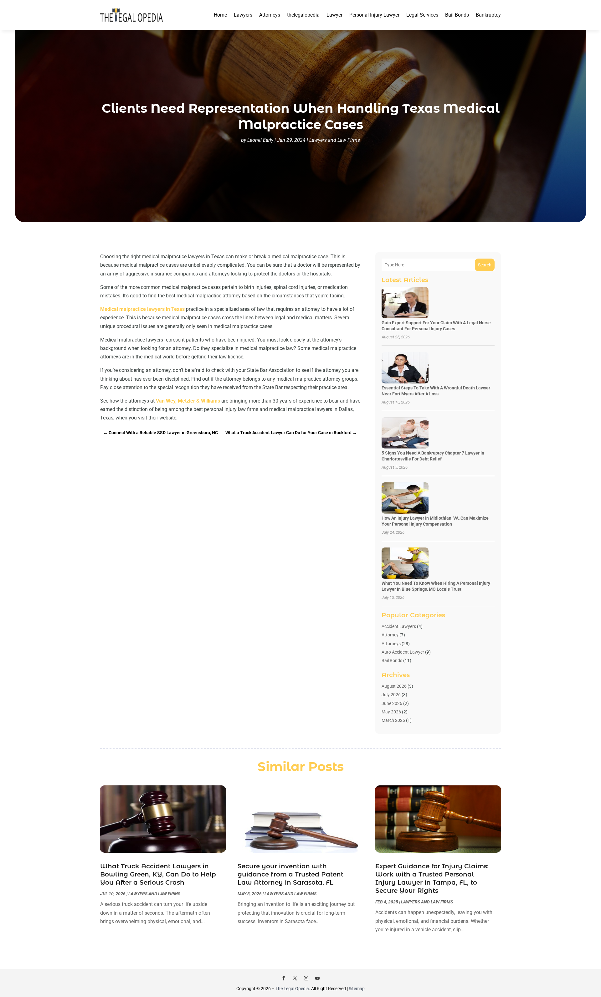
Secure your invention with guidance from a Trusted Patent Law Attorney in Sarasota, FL (290, 874)
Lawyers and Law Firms (334, 140)
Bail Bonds (457, 15)
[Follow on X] (294, 978)
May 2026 (391, 711)
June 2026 (392, 703)
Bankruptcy (488, 15)
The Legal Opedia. (292, 988)
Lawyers (243, 15)
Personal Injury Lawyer (374, 15)
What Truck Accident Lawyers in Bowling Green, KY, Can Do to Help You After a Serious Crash (158, 874)
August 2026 (394, 686)
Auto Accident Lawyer (403, 652)
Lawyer (334, 15)
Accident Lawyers (399, 626)
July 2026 (391, 694)
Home (220, 15)
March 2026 (393, 720)
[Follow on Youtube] (317, 978)
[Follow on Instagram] (306, 978)
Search (484, 264)
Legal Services (422, 15)
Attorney (390, 634)
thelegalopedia (303, 15)
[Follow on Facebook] (283, 978)
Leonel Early (260, 140)
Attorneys (269, 15)
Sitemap (357, 988)
